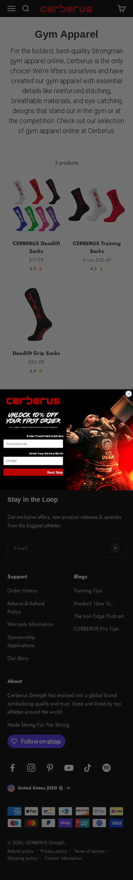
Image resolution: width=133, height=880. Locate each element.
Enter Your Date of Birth (46, 454)
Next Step (55, 472)
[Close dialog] (129, 394)
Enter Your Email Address (45, 436)
